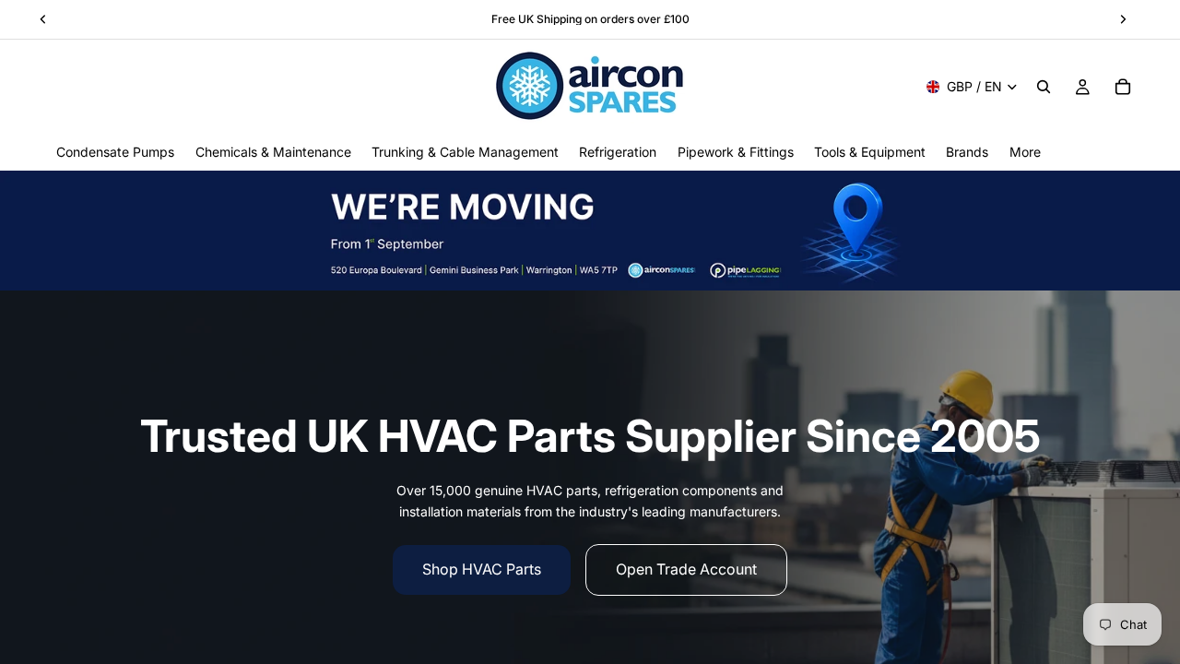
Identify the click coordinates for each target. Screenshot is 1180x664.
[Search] (1043, 86)
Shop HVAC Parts (481, 569)
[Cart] (1123, 86)
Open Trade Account (686, 569)
